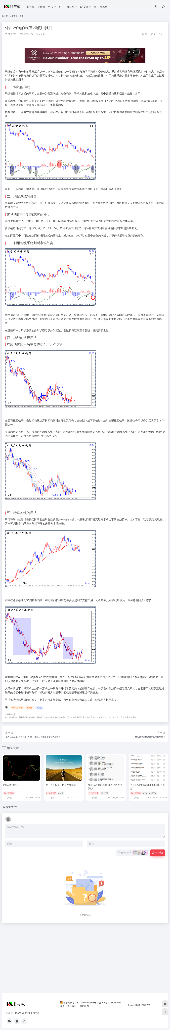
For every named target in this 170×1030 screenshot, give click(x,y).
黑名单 (103, 6)
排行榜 (41, 6)
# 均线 (29, 707)
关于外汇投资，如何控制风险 (61, 785)
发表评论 (157, 852)
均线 (7, 71)
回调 (140, 600)
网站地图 (84, 1006)
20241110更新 (11, 785)
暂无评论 (11, 806)
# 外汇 (39, 707)
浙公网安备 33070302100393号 (79, 1002)
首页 (6, 16)
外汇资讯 (14, 16)
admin (41, 34)
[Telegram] (24, 1021)
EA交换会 (85, 6)
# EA (145, 793)
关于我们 (72, 1006)
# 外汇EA (104, 793)
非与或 (30, 6)
